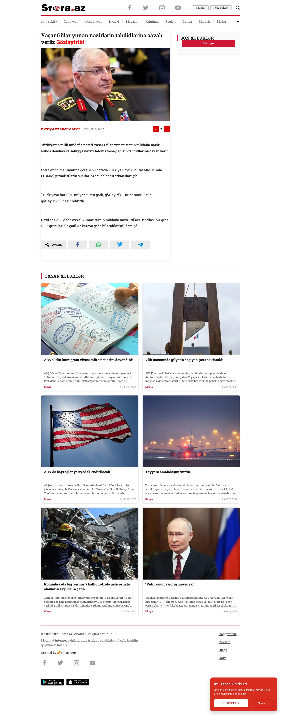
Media (221, 21)
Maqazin (132, 21)
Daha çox (208, 43)
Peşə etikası (221, 7)
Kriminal (152, 21)
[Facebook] (130, 7)
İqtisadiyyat (93, 21)
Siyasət (114, 21)
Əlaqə (223, 650)
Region (171, 21)
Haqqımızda (228, 634)
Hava (223, 658)
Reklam (200, 7)
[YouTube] (178, 7)
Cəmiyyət (71, 21)
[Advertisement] (208, 67)
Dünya (187, 21)
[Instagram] (162, 7)
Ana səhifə (49, 21)
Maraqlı (204, 21)
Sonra (261, 703)
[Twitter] (146, 7)
